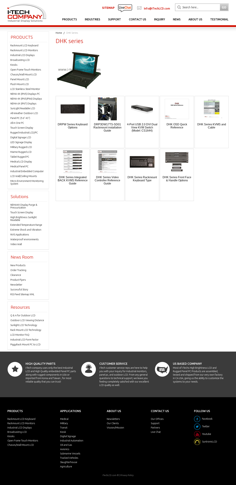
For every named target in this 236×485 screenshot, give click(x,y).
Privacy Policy (127, 475)
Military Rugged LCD (21, 147)
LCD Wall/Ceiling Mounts (23, 176)
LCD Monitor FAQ (19, 334)
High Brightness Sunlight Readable (23, 218)
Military (64, 423)
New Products (18, 265)
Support (114, 19)
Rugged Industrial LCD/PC (24, 132)
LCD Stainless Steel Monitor (25, 89)
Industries (92, 19)
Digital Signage (68, 436)
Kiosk (63, 432)
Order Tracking (18, 270)
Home (59, 32)
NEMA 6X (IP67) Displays (23, 103)
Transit (63, 427)
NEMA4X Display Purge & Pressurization (23, 206)
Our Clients (113, 423)
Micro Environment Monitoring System (27, 182)
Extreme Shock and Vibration (25, 229)
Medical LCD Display (21, 161)
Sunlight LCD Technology (23, 325)
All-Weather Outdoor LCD (24, 113)
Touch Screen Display (21, 127)
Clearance (15, 275)
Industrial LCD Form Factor (24, 339)
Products (69, 19)
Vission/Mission (115, 427)
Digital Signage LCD (20, 137)
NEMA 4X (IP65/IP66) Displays (26, 98)
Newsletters (113, 419)
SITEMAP (108, 7)
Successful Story (19, 289)
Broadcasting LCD (20, 60)
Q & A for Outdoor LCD (22, 315)
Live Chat (156, 432)
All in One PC (17, 123)
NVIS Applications (19, 234)
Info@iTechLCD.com (157, 8)
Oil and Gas (66, 445)
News (177, 19)
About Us (195, 19)
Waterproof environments (24, 239)
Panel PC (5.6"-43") (20, 118)
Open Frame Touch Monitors (25, 69)
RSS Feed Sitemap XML (22, 294)
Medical (64, 419)
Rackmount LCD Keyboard (24, 45)
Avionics (64, 449)
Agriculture (66, 466)
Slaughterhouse (68, 462)
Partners (155, 427)
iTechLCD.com (109, 475)
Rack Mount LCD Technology (25, 330)
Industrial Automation (71, 440)
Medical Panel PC (19, 166)
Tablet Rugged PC (19, 156)
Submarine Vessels (70, 453)
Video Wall (16, 244)
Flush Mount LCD (19, 84)
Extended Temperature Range (26, 224)
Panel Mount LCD (19, 79)
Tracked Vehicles (69, 457)
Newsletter (16, 284)
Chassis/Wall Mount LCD (23, 74)
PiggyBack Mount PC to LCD (25, 344)
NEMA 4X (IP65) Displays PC (25, 93)
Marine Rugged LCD (21, 152)
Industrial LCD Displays (22, 55)
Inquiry (159, 19)
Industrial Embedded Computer (27, 171)
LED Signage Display (21, 142)
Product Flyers (18, 279)
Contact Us (137, 19)
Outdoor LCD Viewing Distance (27, 320)
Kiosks (13, 64)
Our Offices (157, 419)
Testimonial (219, 19)
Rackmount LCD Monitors (24, 50)
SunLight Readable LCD (22, 108)
